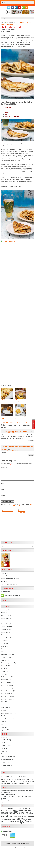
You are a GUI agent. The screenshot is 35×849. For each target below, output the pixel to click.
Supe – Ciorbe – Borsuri (7, 713)
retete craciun (4, 679)
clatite (18, 422)
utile (14, 823)
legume (8, 815)
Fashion (3, 751)
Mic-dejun (3, 660)
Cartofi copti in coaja (7, 511)
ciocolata (20, 810)
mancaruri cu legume (23, 815)
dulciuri (28, 812)
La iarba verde (5, 657)
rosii (14, 821)
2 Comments (10, 24)
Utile (2, 724)
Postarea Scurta (5, 762)
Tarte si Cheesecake (6, 718)
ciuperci (26, 810)
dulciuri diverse (5, 813)
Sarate (2, 24)
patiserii (20, 816)
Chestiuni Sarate (24, 22)
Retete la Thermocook (7, 691)
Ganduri (3, 754)
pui (14, 819)
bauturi (16, 808)
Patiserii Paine (5, 671)
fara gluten (21, 813)
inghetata (3, 815)
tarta (6, 823)
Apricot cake (4, 581)
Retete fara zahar (5, 688)
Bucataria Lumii (5, 615)
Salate (2, 702)
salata (18, 821)
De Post (3, 643)
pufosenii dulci (9, 819)
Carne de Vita (4, 632)
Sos (2, 710)
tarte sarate (10, 823)
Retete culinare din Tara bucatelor (19, 843)
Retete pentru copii (6, 696)
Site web (3, 495)
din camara (21, 812)
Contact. (3, 798)
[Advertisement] (17, 527)
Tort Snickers (4, 573)
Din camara (4, 649)
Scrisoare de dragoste (21, 511)
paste (10, 816)
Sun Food (24, 821)
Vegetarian (4, 730)
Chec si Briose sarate (7, 635)
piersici (25, 816)
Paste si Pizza (5, 665)
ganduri (31, 813)
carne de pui (10, 810)
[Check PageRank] (6, 831)
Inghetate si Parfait (6, 654)
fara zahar (26, 813)
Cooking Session (5, 745)
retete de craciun (27, 819)
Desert (2, 646)
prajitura (30, 816)
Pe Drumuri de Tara (6, 759)
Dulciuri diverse (5, 651)
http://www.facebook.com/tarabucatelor (12, 802)
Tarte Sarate (4, 716)
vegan (17, 823)
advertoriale (4, 809)
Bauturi (3, 612)
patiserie (15, 816)
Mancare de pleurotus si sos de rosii (11, 576)
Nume (3, 483)
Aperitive (3, 610)
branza (7, 422)
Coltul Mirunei (4, 742)
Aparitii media (4, 740)
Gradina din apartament (7, 756)
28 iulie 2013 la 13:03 (11, 432)
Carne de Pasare (5, 626)
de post (9, 812)
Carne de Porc (5, 629)
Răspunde (31, 440)
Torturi (2, 721)
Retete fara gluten (6, 685)
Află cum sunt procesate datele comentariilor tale (16, 505)
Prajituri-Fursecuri (5, 677)
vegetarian (23, 823)
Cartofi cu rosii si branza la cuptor (10, 584)
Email (3, 489)
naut (6, 816)
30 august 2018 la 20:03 (12, 450)
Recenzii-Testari (5, 765)
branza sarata (13, 422)
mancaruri (14, 815)
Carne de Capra (5, 618)
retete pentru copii (7, 821)
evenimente (14, 813)
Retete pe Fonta (5, 693)
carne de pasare (24, 809)
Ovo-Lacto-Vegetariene (7, 663)
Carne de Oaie (5, 624)
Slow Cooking (4, 707)
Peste (2, 674)
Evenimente (4, 748)
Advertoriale (4, 737)
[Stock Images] (5, 566)
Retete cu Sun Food (6, 682)
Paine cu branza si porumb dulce (10, 578)
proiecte (3, 819)
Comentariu (4, 467)
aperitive (11, 809)
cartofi (15, 810)
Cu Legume (4, 640)
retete (30, 22)
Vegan (2, 727)
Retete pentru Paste (6, 699)
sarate (26, 422)
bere (4, 422)
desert (15, 812)
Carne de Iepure (5, 621)
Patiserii (3, 668)
